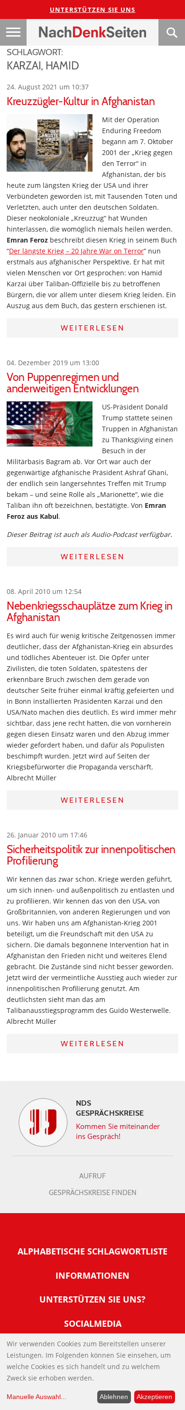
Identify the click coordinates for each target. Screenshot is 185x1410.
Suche (171, 32)
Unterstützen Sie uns (93, 9)
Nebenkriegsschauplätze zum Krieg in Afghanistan (90, 611)
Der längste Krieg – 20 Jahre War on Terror (76, 250)
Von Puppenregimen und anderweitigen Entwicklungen (73, 382)
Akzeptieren (154, 1396)
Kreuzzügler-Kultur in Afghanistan (81, 101)
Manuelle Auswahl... (36, 1396)
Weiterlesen (93, 327)
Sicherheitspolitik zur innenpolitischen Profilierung (91, 855)
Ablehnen (114, 1396)
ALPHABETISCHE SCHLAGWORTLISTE (92, 1251)
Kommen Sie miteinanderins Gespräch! (118, 1131)
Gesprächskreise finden (93, 1192)
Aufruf (92, 1176)
